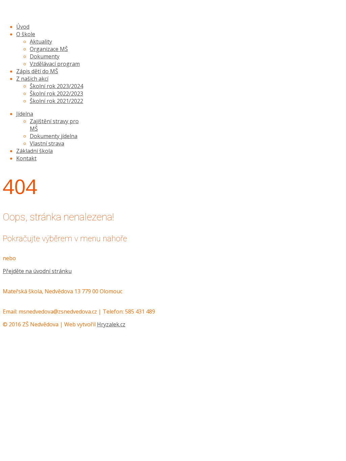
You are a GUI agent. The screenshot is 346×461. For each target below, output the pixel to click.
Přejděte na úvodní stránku (37, 271)
